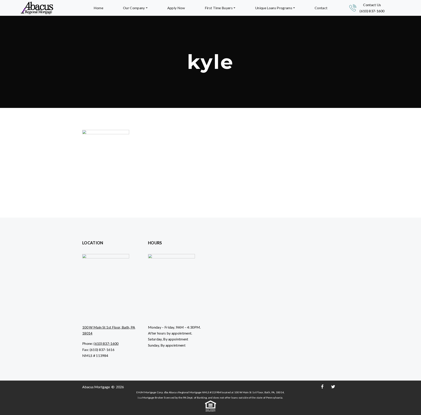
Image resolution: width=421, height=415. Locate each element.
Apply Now (176, 8)
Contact (321, 8)
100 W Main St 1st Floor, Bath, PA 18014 (108, 330)
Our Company (134, 8)
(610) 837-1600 (372, 11)
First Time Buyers (219, 8)
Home (98, 8)
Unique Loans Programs (273, 8)
